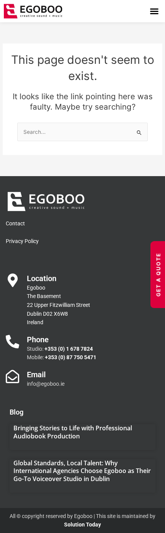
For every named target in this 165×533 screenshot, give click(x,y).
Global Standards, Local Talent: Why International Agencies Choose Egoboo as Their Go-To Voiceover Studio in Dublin (82, 471)
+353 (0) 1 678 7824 (69, 349)
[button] (154, 11)
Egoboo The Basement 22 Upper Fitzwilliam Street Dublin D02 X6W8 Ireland (58, 305)
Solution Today (82, 524)
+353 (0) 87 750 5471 (70, 357)
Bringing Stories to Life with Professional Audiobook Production (72, 432)
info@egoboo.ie (45, 384)
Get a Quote (158, 274)
